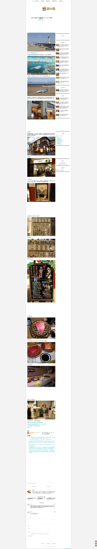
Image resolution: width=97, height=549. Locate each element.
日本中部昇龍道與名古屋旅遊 (40, 20)
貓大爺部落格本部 (59, 144)
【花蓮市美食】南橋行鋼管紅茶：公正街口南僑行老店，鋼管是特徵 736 (40, 439)
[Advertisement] (41, 27)
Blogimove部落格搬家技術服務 (67, 548)
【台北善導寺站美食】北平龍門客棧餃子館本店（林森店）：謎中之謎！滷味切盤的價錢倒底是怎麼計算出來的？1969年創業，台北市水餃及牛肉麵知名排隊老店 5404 (42, 442)
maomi (49, 486)
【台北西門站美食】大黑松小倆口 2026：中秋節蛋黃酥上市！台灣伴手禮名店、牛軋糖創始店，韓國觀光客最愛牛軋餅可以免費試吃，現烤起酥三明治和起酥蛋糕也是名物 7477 (42, 451)
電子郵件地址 (28, 529)
